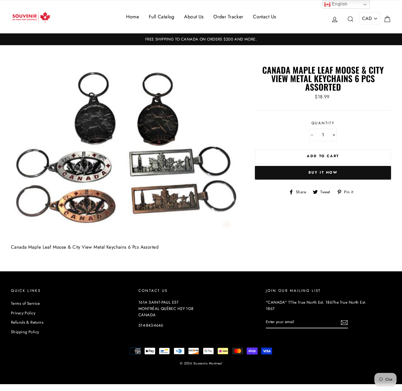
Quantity (323, 123)
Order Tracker (228, 16)
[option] (201, 39)
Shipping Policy (25, 332)
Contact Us (264, 16)
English (339, 4)
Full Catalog (161, 16)
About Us (193, 16)
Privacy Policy (23, 313)
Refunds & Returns (27, 322)
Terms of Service (25, 303)
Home (132, 16)
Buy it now (323, 172)
